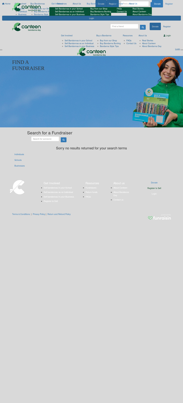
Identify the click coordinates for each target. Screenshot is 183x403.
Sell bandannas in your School (58, 187)
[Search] (143, 27)
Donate (157, 3)
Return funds (91, 192)
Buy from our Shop (98, 8)
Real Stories (138, 8)
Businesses (19, 165)
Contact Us (122, 11)
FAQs (119, 8)
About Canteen (139, 11)
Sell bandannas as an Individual (58, 192)
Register (169, 3)
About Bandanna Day (142, 14)
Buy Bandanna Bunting (100, 11)
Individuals (19, 154)
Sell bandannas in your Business (59, 196)
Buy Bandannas (94, 3)
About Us (133, 3)
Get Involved (57, 3)
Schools (18, 160)
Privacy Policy (39, 214)
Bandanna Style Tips (99, 14)
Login (154, 193)
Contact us (118, 199)
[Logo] (26, 7)
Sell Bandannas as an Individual (69, 11)
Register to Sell (51, 201)
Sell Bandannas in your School (69, 8)
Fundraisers (91, 187)
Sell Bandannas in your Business (70, 14)
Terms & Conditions (21, 214)
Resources (118, 3)
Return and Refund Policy (59, 214)
